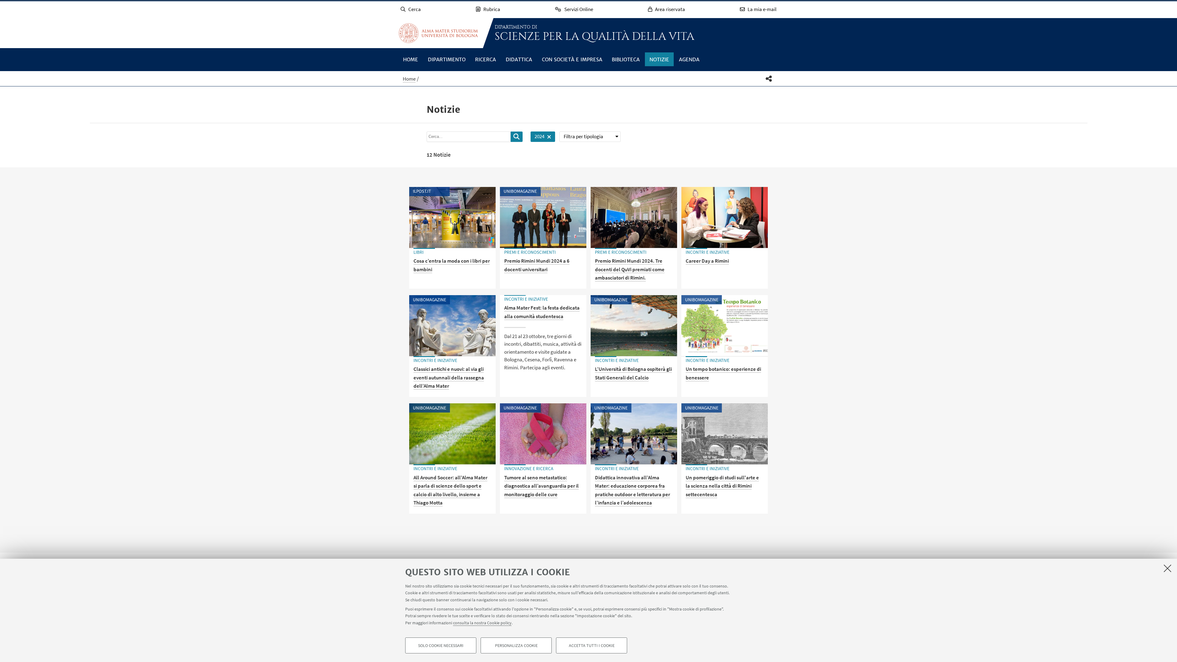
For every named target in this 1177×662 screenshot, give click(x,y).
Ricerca (485, 59)
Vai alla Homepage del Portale (438, 33)
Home (410, 59)
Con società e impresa (572, 59)
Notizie (659, 59)
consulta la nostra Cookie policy (482, 623)
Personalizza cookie (516, 645)
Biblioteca (626, 59)
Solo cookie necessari (440, 645)
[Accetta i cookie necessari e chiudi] (1167, 568)
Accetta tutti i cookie (592, 645)
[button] (769, 78)
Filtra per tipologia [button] (583, 136)
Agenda (689, 59)
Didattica (519, 59)
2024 (537, 137)
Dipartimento (447, 59)
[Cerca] (517, 136)
